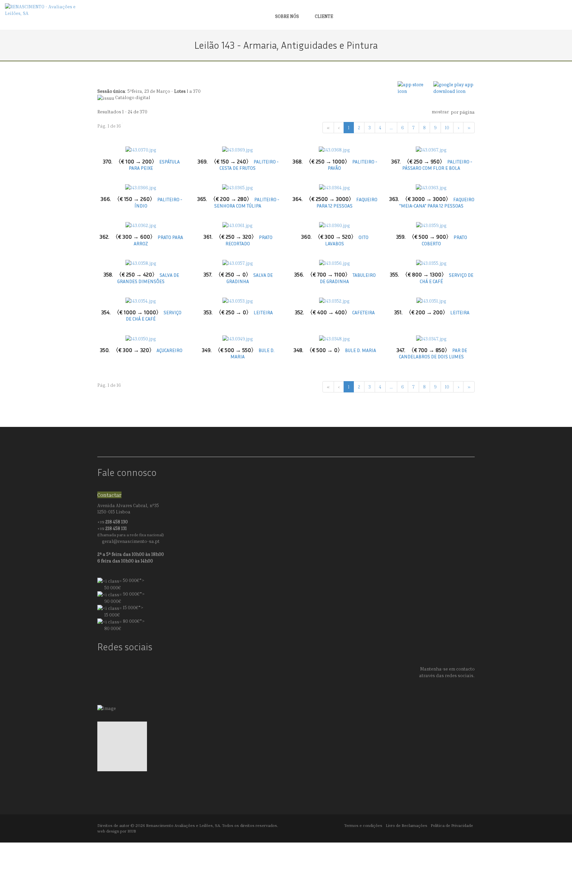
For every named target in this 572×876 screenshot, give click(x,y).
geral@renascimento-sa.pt (131, 541)
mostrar (440, 111)
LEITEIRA (238, 312)
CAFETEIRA (335, 312)
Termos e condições (363, 825)
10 (447, 127)
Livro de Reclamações (406, 825)
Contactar (109, 495)
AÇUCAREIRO (141, 350)
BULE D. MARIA (335, 350)
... (391, 127)
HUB (131, 831)
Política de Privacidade (452, 825)
